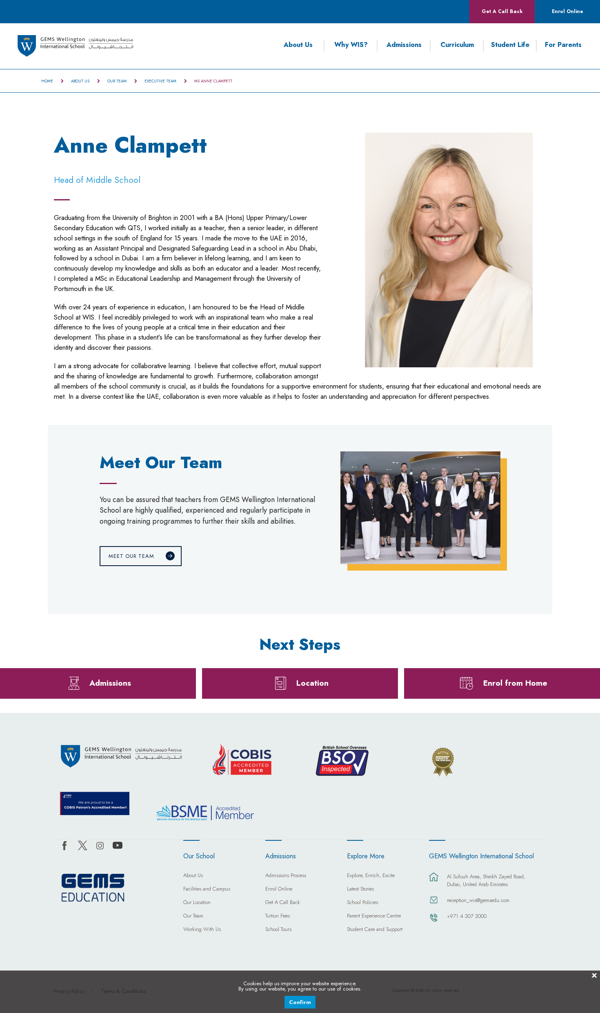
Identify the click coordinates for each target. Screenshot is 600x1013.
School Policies (362, 903)
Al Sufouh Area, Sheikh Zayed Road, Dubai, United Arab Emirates (486, 880)
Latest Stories (360, 889)
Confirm (300, 1002)
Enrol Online (567, 11)
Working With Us (202, 929)
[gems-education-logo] (93, 888)
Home (47, 81)
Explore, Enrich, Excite (371, 876)
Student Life (510, 45)
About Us (298, 45)
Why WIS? (351, 45)
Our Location (197, 903)
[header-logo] (75, 46)
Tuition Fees (277, 916)
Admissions (404, 45)
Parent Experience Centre (374, 916)
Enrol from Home (515, 683)
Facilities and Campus (206, 889)
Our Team (117, 81)
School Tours (278, 929)
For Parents (563, 45)
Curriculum (457, 45)
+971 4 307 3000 (467, 916)
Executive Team (160, 81)
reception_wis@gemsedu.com (478, 900)
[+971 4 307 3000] (434, 921)
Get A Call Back (502, 11)
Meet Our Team (131, 556)
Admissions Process (285, 876)
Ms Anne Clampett (213, 81)
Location (312, 683)
